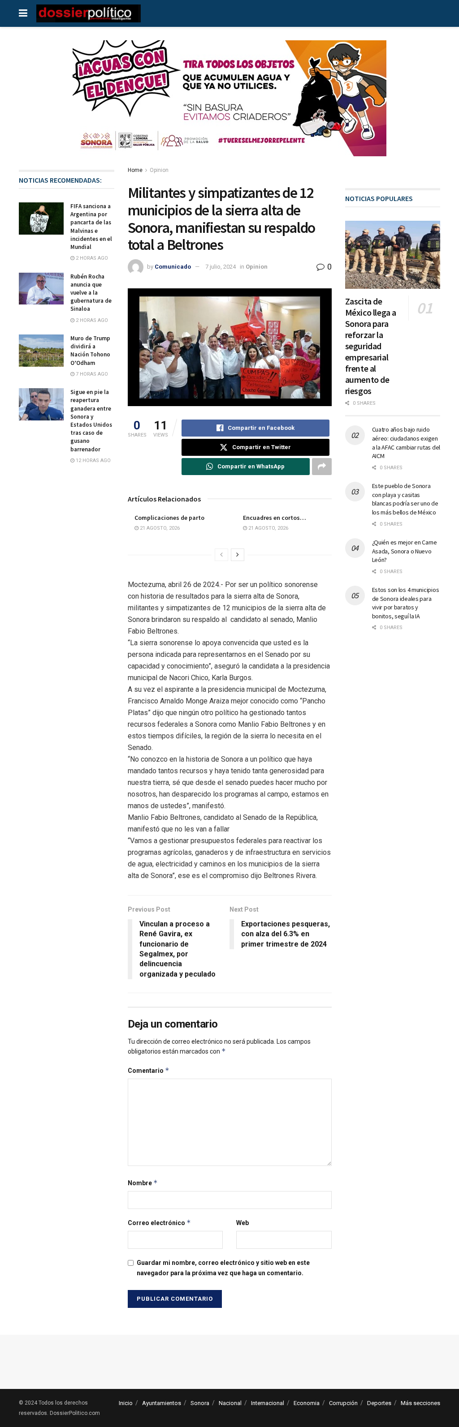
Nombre (143, 1182)
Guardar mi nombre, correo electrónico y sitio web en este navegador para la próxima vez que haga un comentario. (223, 1267)
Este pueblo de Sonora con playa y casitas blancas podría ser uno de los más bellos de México (405, 499)
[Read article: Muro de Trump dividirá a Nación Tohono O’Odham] (41, 350)
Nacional (230, 1403)
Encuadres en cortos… (274, 518)
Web (242, 1222)
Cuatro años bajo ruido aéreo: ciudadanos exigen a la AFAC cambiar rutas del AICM (406, 442)
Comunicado (173, 266)
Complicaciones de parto (169, 518)
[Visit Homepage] (88, 13)
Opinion (159, 170)
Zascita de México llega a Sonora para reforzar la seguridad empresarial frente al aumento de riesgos (370, 346)
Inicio (126, 1403)
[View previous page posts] (221, 555)
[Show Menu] (23, 13)
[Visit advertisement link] (229, 105)
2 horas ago (91, 258)
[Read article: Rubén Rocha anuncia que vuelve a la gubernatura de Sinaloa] (41, 289)
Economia (307, 1403)
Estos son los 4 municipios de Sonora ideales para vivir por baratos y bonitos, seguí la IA (405, 603)
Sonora (200, 1403)
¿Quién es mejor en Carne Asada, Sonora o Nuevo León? (404, 551)
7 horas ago (91, 374)
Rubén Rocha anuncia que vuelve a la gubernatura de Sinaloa (91, 293)
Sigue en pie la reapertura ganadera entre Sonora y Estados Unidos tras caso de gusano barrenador (91, 420)
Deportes (379, 1403)
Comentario (148, 1070)
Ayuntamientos (161, 1403)
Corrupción (343, 1403)
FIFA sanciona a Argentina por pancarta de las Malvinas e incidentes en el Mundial (91, 226)
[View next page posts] (237, 555)
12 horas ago (92, 460)
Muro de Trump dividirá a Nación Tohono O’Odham (90, 350)
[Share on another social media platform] (322, 466)
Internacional (267, 1403)
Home (135, 170)
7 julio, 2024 (220, 266)
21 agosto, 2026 (159, 528)
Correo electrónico (159, 1222)
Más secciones (420, 1403)
